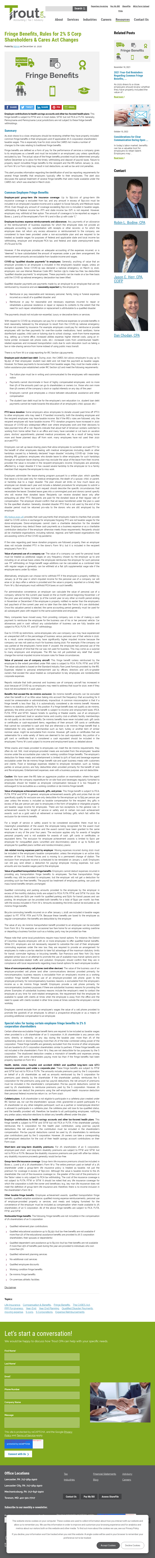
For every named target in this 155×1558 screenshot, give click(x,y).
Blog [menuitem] (95, 1479)
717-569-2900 (29, 1479)
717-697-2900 (36, 1491)
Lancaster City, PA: (15, 1485)
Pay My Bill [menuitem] (115, 6)
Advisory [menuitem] (127, 1474)
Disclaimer (10, 1287)
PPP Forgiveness (14, 1308)
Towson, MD (11, 1497)
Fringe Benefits (62, 1304)
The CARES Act (81, 1304)
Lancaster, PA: (13, 1479)
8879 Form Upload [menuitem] (141, 6)
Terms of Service (26, 1435)
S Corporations (44, 1312)
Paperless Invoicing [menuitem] (99, 6)
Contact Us (141, 19)
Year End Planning (49, 1308)
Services (73, 19)
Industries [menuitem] (69, 1479)
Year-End (31, 1308)
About (59, 19)
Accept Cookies (108, 1545)
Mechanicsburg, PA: (16, 1491)
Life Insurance (12, 1304)
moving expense (14, 1312)
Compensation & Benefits (37, 1304)
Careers (106, 19)
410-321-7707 (27, 1497)
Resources (123, 19)
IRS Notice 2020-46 (14, 517)
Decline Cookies (132, 1545)
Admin (16, 46)
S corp (29, 1312)
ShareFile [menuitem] (126, 6)
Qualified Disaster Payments (77, 1308)
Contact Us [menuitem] (71, 1496)
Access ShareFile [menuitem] (110, 1496)
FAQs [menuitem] (120, 11)
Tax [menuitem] (66, 1474)
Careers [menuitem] (126, 1479)
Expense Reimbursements (70, 1312)
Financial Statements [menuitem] (104, 1474)
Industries (90, 19)
